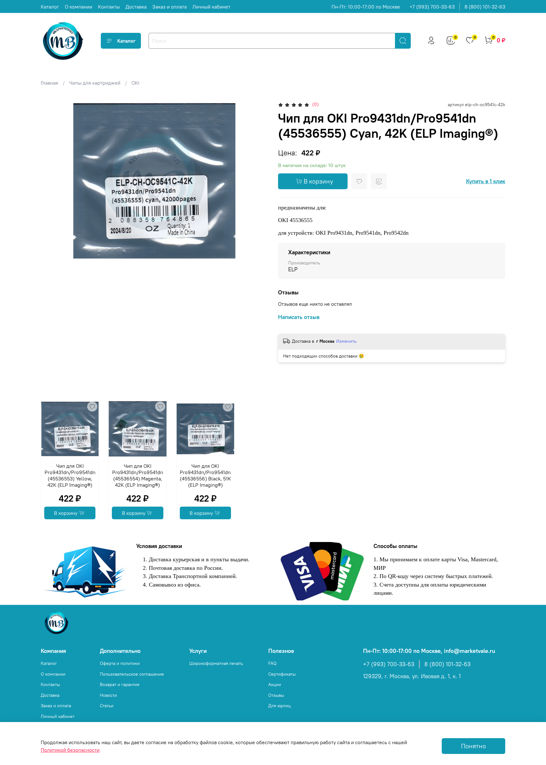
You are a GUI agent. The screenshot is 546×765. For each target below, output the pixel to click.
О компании (78, 6)
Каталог (50, 6)
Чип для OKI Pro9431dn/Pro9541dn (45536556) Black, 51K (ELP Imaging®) (205, 475)
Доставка (136, 6)
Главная (49, 83)
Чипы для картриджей (94, 83)
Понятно (473, 746)
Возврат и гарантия (119, 684)
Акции (274, 684)
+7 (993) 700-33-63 (432, 6)
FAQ (272, 663)
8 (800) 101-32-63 (484, 6)
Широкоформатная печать (216, 663)
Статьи (106, 705)
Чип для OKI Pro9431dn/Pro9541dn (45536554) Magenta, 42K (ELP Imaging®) (137, 475)
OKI (135, 83)
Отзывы (276, 695)
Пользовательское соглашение (132, 674)
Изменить (346, 341)
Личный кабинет (211, 6)
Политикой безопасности (70, 750)
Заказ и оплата (169, 6)
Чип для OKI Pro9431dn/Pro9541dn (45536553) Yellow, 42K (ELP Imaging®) (70, 475)
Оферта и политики (120, 663)
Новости (108, 695)
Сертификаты (282, 674)
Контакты (109, 6)
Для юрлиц (279, 705)
